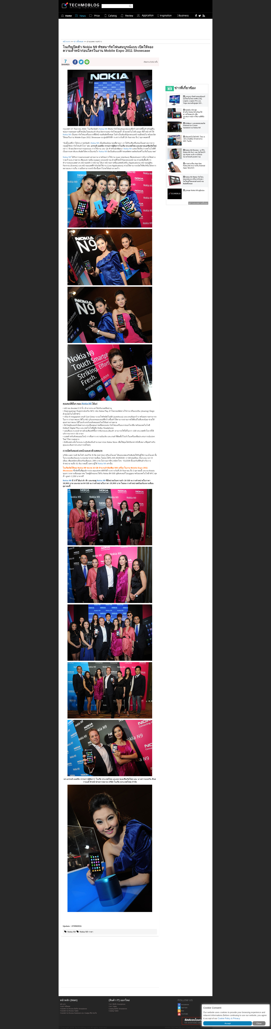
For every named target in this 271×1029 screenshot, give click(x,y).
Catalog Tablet (113, 1011)
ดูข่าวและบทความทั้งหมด (198, 203)
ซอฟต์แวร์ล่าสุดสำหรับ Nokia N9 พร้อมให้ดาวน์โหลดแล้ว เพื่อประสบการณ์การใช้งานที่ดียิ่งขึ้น (193, 114)
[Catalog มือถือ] (110, 16)
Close (259, 1023)
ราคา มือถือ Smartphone (117, 1004)
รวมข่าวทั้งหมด (65, 1006)
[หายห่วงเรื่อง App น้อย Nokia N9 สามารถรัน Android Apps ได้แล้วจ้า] (175, 167)
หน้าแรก (63, 1004)
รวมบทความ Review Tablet (69, 1011)
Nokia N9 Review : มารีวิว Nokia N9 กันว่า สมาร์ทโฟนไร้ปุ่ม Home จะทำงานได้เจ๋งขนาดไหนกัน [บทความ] (194, 153)
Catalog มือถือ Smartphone (118, 1009)
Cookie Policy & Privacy (229, 1018)
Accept (228, 1023)
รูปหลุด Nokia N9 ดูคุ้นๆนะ (195, 190)
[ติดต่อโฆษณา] (194, 1021)
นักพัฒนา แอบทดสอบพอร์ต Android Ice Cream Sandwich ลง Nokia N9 (194, 125)
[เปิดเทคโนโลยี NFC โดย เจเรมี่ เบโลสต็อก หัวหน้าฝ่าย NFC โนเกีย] (175, 140)
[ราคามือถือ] (94, 16)
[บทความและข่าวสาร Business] (183, 15)
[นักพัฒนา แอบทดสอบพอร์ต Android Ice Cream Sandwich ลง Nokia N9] (175, 127)
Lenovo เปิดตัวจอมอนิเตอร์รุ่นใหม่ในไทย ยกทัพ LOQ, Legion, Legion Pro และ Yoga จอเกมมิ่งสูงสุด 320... (194, 100)
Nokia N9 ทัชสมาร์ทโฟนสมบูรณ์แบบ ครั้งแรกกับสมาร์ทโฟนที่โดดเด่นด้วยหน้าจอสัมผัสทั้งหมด (193, 180)
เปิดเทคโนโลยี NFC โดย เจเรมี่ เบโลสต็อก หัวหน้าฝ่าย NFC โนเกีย (194, 139)
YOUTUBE (184, 1014)
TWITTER (184, 1008)
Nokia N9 (103, 129)
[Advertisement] (135, 28)
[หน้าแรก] (66, 16)
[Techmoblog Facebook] (196, 15)
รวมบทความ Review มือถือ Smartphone (73, 1009)
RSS (182, 1011)
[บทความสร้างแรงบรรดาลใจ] (165, 15)
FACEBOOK (185, 1004)
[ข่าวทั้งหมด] (80, 16)
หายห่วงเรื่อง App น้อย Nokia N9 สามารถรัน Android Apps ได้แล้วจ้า (194, 166)
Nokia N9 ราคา (86, 932)
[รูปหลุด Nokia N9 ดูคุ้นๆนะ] (175, 194)
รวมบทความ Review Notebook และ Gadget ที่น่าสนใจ (78, 1013)
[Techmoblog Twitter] (199, 15)
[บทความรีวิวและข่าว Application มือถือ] (145, 16)
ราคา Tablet (113, 1006)
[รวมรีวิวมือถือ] (126, 16)
